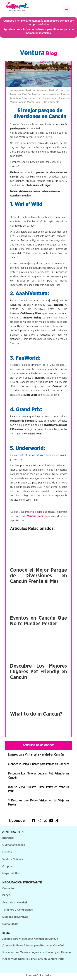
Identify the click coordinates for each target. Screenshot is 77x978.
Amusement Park (21, 90)
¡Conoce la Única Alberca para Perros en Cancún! (38, 764)
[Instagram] (39, 820)
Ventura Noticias (12, 859)
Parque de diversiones (46, 94)
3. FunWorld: (25, 358)
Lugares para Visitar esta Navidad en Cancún (36, 754)
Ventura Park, (35, 516)
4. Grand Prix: (26, 409)
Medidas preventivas (15, 916)
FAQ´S (6, 895)
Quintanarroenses (13, 844)
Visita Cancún (18, 102)
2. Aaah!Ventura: (29, 293)
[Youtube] (51, 820)
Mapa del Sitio (11, 873)
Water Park (34, 102)
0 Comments (51, 102)
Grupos (7, 866)
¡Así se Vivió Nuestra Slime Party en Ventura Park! (33, 958)
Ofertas (7, 851)
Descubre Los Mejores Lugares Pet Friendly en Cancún (36, 952)
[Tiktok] (57, 820)
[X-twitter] (45, 820)
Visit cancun (47, 98)
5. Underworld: (27, 448)
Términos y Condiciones (17, 909)
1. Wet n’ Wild (26, 204)
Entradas (8, 837)
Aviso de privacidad (14, 902)
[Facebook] (33, 820)
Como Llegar (10, 923)
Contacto (8, 888)
